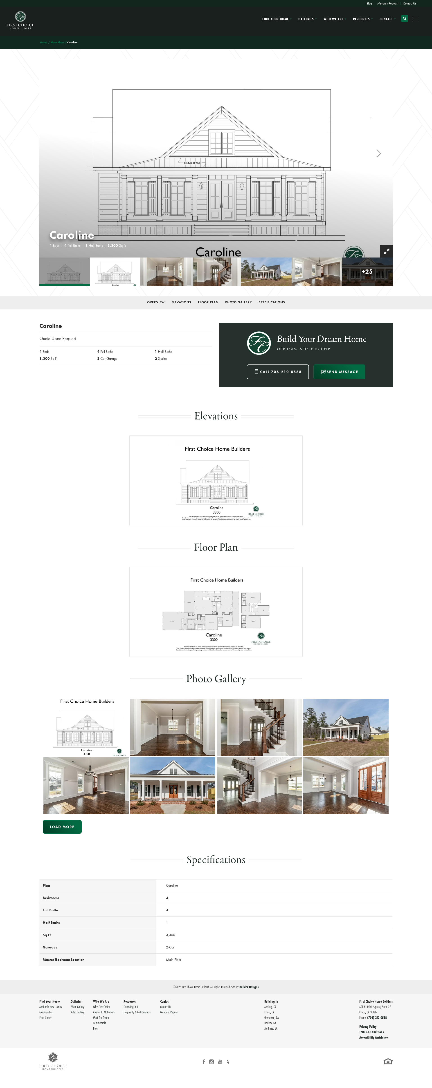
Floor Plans (57, 42)
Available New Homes (50, 1006)
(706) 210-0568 (377, 1017)
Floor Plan (208, 302)
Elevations (181, 302)
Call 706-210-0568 (281, 371)
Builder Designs (249, 986)
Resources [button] (361, 18)
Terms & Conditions (371, 1031)
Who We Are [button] (333, 18)
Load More (62, 826)
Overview (156, 302)
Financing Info (131, 1006)
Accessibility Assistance (373, 1037)
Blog (369, 3)
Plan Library (45, 1017)
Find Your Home (49, 1001)
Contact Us (409, 3)
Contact (164, 1001)
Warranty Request (387, 3)
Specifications (272, 302)
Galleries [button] (306, 18)
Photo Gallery (238, 302)
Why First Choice (101, 1006)
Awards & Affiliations (104, 1012)
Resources (130, 1001)
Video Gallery (77, 1012)
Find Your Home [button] (275, 18)
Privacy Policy (367, 1026)
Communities (45, 1012)
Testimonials (99, 1022)
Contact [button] (386, 18)
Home (43, 42)
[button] (404, 20)
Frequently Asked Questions (137, 1012)
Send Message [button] (342, 371)
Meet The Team (101, 1017)
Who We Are (101, 1001)
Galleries (76, 1001)
